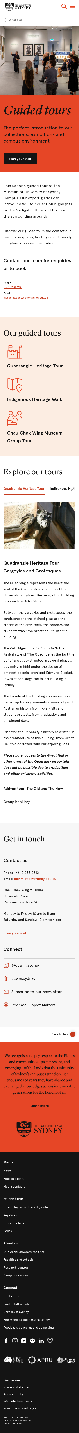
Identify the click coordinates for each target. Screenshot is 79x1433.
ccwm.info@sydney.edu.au (35, 879)
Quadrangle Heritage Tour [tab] (24, 489)
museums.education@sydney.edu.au (26, 297)
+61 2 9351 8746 (13, 287)
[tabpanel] (39, 657)
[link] (13, 20)
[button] (64, 7)
